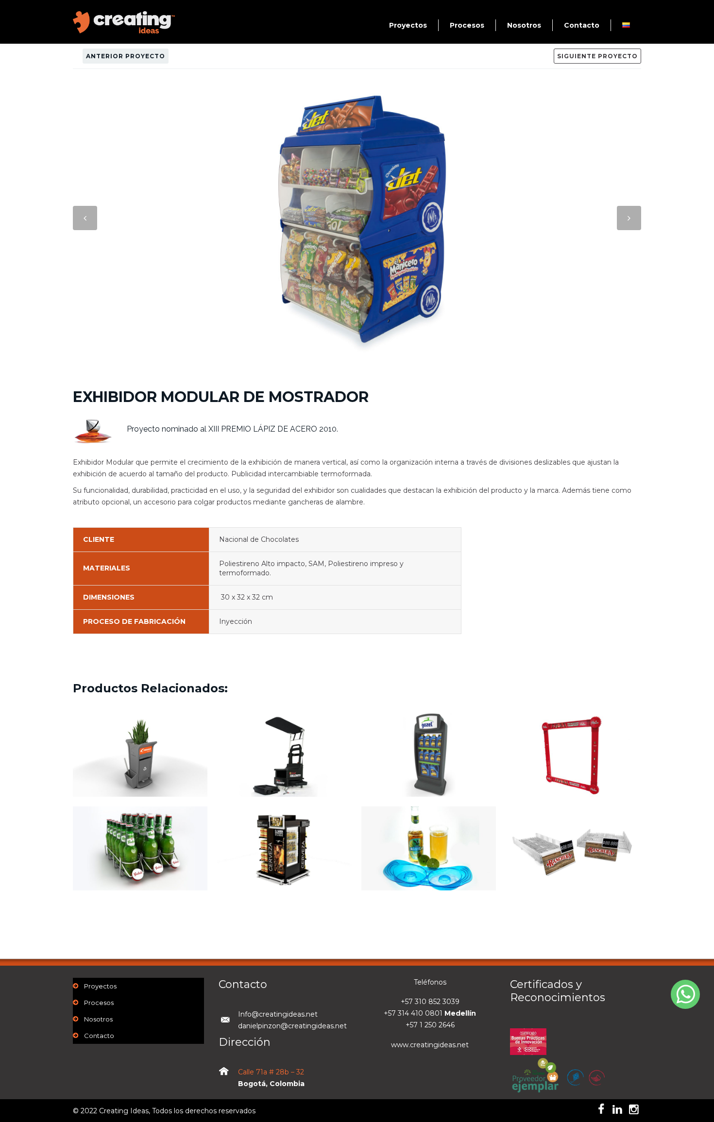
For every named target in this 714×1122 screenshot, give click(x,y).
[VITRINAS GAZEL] (428, 775)
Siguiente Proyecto (597, 56)
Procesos (467, 25)
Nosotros (524, 25)
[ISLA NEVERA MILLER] (284, 869)
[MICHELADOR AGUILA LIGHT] (428, 875)
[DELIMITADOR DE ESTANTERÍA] (573, 781)
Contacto (581, 25)
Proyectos (408, 25)
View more (140, 755)
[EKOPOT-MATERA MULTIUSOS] (140, 781)
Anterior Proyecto (125, 56)
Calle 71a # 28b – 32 (271, 1072)
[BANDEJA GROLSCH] (140, 869)
